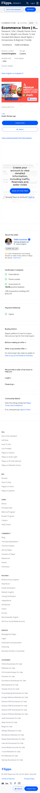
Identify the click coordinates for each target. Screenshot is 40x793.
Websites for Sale (8, 668)
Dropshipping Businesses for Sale (15, 693)
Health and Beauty (22, 45)
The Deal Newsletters (10, 541)
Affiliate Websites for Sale (11, 731)
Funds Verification (8, 588)
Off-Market (6, 604)
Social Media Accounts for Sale (13, 747)
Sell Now (30, 9)
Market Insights (8, 592)
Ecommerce (7, 45)
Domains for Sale (8, 676)
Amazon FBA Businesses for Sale (14, 701)
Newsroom (6, 558)
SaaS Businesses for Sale (11, 718)
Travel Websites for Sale (11, 751)
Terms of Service (8, 779)
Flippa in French (8, 486)
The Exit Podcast (8, 546)
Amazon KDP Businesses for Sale (14, 710)
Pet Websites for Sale (10, 756)
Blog (3, 537)
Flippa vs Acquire (8, 453)
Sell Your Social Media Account (13, 621)
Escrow (4, 613)
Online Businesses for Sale (12, 664)
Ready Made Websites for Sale (13, 739)
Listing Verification (9, 596)
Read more (17, 258)
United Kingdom (9, 53)
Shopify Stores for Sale (10, 689)
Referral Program (8, 512)
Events (4, 562)
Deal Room (6, 584)
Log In (33, 3)
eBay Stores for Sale (9, 722)
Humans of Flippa (8, 554)
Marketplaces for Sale (10, 685)
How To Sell (6, 444)
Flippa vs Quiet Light (9, 457)
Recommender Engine (10, 617)
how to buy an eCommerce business (19, 355)
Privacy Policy (29, 779)
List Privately (6, 448)
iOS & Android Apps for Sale (12, 672)
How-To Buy (6, 482)
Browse (4, 478)
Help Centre (6, 524)
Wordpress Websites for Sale (13, 735)
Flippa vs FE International (11, 461)
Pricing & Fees (7, 508)
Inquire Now (20, 123)
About (4, 503)
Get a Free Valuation (13, 9)
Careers (5, 520)
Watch (21, 129)
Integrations (6, 600)
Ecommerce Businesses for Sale (14, 680)
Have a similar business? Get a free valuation (17, 138)
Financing (5, 647)
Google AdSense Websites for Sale (15, 697)
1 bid (3, 114)
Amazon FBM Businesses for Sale (14, 706)
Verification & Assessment (11, 642)
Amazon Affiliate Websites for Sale (15, 714)
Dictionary (5, 567)
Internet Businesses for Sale (12, 743)
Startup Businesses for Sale (12, 760)
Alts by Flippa (7, 550)
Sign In (31, 197)
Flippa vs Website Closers (11, 465)
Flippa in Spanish (8, 491)
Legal (4, 638)
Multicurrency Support (10, 579)
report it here (25, 409)
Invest (4, 609)
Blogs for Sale (7, 726)
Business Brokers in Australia (13, 651)
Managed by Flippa (9, 634)
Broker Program (8, 516)
